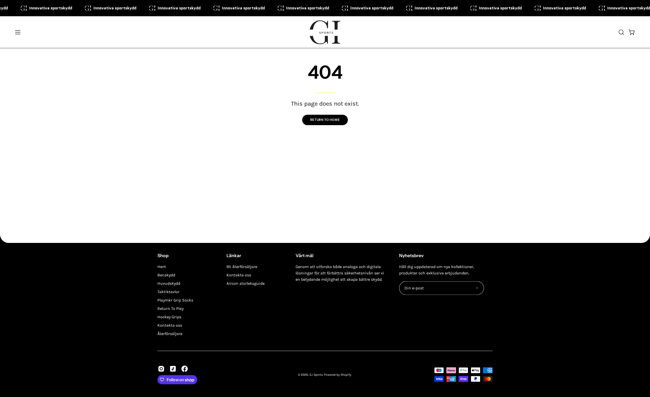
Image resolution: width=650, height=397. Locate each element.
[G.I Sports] (325, 32)
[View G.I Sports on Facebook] (184, 369)
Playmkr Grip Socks (175, 300)
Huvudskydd (168, 283)
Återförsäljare (169, 333)
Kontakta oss (169, 325)
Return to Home (325, 120)
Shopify (345, 374)
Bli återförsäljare (241, 266)
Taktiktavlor (168, 291)
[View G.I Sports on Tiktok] (173, 369)
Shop (163, 255)
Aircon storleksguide (245, 283)
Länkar (233, 255)
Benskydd (166, 275)
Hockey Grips (169, 317)
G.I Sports (316, 374)
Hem (161, 266)
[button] (621, 32)
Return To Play (170, 308)
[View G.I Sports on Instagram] (161, 369)
